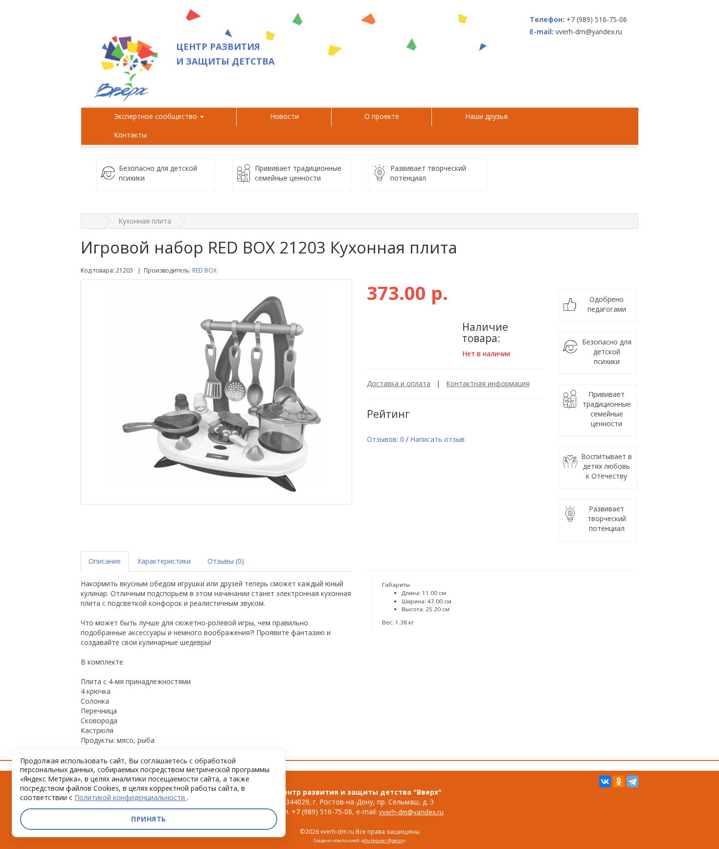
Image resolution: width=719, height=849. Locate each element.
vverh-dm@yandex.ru (411, 811)
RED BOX (204, 270)
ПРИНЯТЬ (148, 819)
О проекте (381, 116)
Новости (284, 116)
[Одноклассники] (619, 781)
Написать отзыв (437, 439)
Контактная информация (488, 383)
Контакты (130, 134)
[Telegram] (632, 781)
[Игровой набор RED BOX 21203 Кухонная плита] (216, 392)
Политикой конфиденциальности (130, 797)
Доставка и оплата (398, 383)
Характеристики (164, 561)
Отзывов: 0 (385, 439)
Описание (105, 561)
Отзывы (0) (225, 561)
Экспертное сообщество (156, 116)
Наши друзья (488, 116)
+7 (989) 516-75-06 (596, 19)
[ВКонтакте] (605, 781)
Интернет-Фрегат (383, 840)
